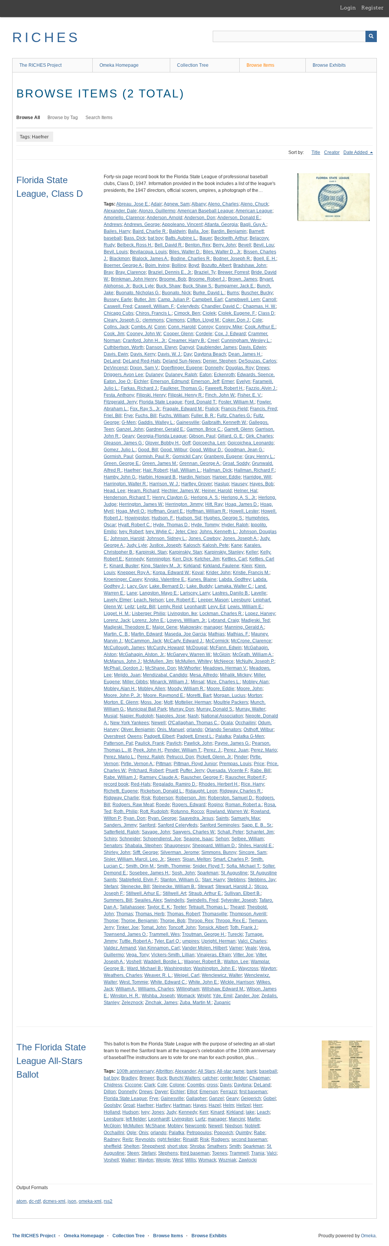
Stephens (168, 1153)
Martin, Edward (146, 634)
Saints (222, 818)
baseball (113, 238)
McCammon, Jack (143, 640)
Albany (198, 204)
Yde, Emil (222, 995)
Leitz (129, 606)
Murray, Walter (250, 709)
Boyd (193, 265)
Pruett (172, 770)
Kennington (158, 559)
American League (254, 210)
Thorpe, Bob (172, 920)
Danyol (186, 347)
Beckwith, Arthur (230, 238)
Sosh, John (183, 873)
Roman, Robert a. (243, 804)
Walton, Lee (236, 961)
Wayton (268, 968)
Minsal (197, 681)
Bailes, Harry (117, 231)
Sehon (222, 838)
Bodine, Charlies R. (191, 258)
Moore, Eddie (220, 688)
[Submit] (371, 36)
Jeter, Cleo (186, 531)
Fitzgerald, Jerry (120, 402)
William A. (125, 989)
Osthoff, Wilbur (259, 729)
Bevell (244, 245)
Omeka (368, 1235)
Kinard (217, 1112)
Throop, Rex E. (230, 920)
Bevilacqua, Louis (148, 251)
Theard (237, 907)
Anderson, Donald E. (238, 217)
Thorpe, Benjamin (139, 920)
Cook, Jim (114, 333)
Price (259, 763)
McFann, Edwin (226, 647)
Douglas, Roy (240, 367)
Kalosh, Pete (215, 545)
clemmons (153, 320)
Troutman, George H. (203, 934)
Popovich (223, 1132)
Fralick (212, 408)
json (72, 1201)
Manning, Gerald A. (244, 627)
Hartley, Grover (196, 483)
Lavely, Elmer (117, 600)
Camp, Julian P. (174, 299)
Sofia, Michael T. (243, 866)
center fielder (233, 1078)
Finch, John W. (220, 395)
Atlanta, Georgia (221, 224)
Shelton (131, 1146)
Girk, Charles (259, 436)
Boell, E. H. (264, 258)
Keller (252, 552)
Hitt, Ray (214, 504)
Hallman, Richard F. (254, 470)
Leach (263, 1112)
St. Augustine (234, 873)
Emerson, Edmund (169, 381)
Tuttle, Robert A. (135, 941)
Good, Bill (148, 449)
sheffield (112, 1146)
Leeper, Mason (213, 600)
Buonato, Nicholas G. (138, 292)
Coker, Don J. (236, 320)
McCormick (217, 640)
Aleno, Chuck (254, 204)
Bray (108, 272)
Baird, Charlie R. (150, 231)
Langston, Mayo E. (158, 593)
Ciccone (133, 1085)
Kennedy (134, 559)
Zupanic (222, 1002)
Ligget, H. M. (117, 613)
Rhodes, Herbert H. (219, 784)
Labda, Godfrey (235, 579)
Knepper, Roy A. (133, 572)
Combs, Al (141, 327)
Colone (177, 1085)
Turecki (235, 934)
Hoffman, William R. (206, 511)
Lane (132, 593)
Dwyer (161, 1091)
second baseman (249, 1139)
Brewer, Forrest (233, 272)
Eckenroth (224, 374)
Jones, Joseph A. (240, 538)
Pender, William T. (182, 750)
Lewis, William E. (245, 606)
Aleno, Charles (223, 204)
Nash (193, 716)
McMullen (133, 1125)
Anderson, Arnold (164, 217)
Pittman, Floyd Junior (195, 763)
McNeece (224, 661)
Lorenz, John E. (148, 620)
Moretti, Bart (199, 695)
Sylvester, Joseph (239, 900)
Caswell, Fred (118, 306)
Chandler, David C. (220, 306)
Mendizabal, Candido (165, 675)
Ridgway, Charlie (121, 797)
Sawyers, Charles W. (193, 832)
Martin (253, 1119)
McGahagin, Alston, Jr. (141, 654)
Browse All (28, 117)
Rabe (259, 1132)
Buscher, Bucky (257, 292)
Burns (233, 292)
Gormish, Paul (118, 456)
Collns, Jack (116, 327)
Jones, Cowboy (204, 538)
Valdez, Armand (120, 948)
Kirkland (192, 565)
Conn (160, 327)
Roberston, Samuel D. (230, 797)
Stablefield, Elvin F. (138, 879)
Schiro (110, 838)
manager (213, 627)
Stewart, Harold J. (233, 886)
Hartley (163, 1105)
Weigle (163, 1160)
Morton (255, 695)
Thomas (124, 913)
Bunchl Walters (184, 1078)
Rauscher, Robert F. (245, 777)
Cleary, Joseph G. (122, 320)
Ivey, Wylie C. (159, 531)
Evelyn (243, 381)
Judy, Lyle (137, 545)
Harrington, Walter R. (125, 483)
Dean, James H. (244, 354)
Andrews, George (142, 224)
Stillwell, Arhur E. (143, 893)
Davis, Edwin (252, 347)
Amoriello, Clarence (124, 217)
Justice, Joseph (165, 545)
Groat (128, 1105)
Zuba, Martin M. (196, 1002)
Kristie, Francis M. (251, 572)
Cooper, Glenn (178, 333)
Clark (149, 1085)
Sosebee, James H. (149, 873)
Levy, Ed (216, 606)
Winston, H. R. (124, 995)
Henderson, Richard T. (127, 497)
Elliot (192, 1091)
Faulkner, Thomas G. (181, 388)
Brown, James (242, 279)
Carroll (269, 299)
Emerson (208, 1091)
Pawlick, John (198, 743)
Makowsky (190, 627)
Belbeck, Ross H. (134, 245)
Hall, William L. (185, 470)
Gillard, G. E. (231, 436)
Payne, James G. (232, 743)
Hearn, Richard (143, 490)
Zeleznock (132, 1002)
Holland (112, 1112)
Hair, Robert (155, 470)
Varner (236, 948)
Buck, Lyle (143, 286)
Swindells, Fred (202, 900)
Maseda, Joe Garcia (185, 634)
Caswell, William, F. (154, 306)
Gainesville (187, 422)
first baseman (253, 1091)
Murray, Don (181, 709)
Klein (247, 565)
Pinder (241, 757)
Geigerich (251, 1098)
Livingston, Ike (182, 613)
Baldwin (177, 231)
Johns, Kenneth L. (218, 531)
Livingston (182, 1119)
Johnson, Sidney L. (166, 538)
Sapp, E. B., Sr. (257, 825)
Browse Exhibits (329, 65)
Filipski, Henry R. (185, 395)
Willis (190, 1160)
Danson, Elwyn (161, 347)
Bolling (179, 265)
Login (348, 8)
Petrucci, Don (180, 757)
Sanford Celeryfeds (178, 825)
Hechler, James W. (180, 490)
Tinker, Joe (127, 927)
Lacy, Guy (137, 586)
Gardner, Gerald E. (165, 429)
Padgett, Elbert (159, 736)
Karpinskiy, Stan (185, 552)
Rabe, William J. (120, 777)
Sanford (147, 825)
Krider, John (218, 572)
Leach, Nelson (149, 600)
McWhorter (189, 668)
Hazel (215, 1105)
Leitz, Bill (146, 606)
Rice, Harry (252, 784)
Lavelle (258, 593)
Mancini (237, 1119)
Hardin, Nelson (194, 477)
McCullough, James (124, 647)
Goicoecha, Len (209, 443)
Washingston (177, 968)
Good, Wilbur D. (206, 449)
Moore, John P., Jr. (122, 695)
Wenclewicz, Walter (222, 975)
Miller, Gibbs (135, 681)
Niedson (233, 1125)
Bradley (129, 1078)
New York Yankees (129, 722)
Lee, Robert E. (181, 600)
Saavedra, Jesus (196, 818)
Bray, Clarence (130, 272)
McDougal (196, 647)
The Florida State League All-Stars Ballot (51, 1061)
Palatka (223, 736)
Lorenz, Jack (117, 620)
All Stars (206, 1071)
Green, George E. (122, 463)
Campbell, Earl (207, 299)
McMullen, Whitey (193, 661)
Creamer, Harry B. (186, 340)
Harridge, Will (257, 477)
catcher (210, 1078)
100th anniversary (135, 1071)
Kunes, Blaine (202, 579)
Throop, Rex (200, 920)
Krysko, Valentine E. (164, 579)
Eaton (205, 374)
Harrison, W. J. (164, 483)
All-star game (230, 1071)
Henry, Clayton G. (170, 497)
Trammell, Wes (164, 934)
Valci (272, 1153)
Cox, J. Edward (230, 333)
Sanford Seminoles (219, 825)
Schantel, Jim (260, 832)
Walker (128, 1160)
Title (316, 152)
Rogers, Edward (189, 804)
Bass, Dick (134, 238)
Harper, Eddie (226, 477)
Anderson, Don (199, 217)
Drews (262, 367)
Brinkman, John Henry (134, 279)
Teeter (179, 907)
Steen (133, 1153)
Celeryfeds (188, 306)
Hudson (130, 1112)
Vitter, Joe (243, 954)
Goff (186, 443)
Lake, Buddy (199, 586)
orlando (194, 729)
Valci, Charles (252, 941)
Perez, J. (212, 750)
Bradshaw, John (249, 265)
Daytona (242, 1085)
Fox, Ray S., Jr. (145, 408)
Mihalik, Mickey (235, 675)
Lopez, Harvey (260, 613)
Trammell (239, 1153)
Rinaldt (190, 1139)
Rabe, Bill (260, 770)
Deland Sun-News (182, 361)
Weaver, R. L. (158, 975)
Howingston (137, 518)
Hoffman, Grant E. (165, 511)
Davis (226, 1085)
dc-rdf (35, 1201)
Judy (171, 1112)
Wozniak (227, 1160)
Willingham (187, 989)
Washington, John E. (214, 968)
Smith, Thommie (173, 866)
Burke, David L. (209, 292)
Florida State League (160, 402)
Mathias (216, 634)
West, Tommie (133, 982)
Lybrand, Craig (223, 620)
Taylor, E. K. (159, 907)
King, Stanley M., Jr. (161, 565)
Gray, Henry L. (259, 456)
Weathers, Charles (123, 975)
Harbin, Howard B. (158, 477)
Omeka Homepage (119, 65)
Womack (186, 995)
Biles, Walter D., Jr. (222, 251)
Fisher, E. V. (249, 395)
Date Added (356, 152)
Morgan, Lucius (229, 695)
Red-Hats (140, 784)
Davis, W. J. (169, 354)
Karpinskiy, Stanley (224, 552)
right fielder (168, 1139)
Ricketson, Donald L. (161, 791)
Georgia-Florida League (162, 436)
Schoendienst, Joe (162, 838)
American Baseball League (205, 210)
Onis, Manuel (170, 729)
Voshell (133, 961)
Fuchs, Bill (146, 415)
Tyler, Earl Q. (167, 941)
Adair (156, 204)
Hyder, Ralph (234, 524)
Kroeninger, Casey (123, 579)
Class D (266, 313)
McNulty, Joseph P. (255, 661)
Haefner (132, 470)
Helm (228, 1105)
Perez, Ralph (150, 757)
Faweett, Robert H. (224, 388)
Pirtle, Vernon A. (137, 763)
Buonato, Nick (176, 292)
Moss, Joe (151, 702)
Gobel (269, 1098)
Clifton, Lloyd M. (203, 320)
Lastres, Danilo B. (230, 593)
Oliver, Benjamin (138, 729)
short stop (177, 1146)
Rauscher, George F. (202, 777)
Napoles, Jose (170, 716)
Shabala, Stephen (143, 845)
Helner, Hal (245, 490)
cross (212, 1085)
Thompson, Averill (247, 913)
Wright (203, 995)
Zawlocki (248, 1160)
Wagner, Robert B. (202, 961)
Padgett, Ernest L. (195, 736)
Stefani (111, 886)
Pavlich (174, 743)
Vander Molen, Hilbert (204, 948)
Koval (198, 572)
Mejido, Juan (127, 675)
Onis (143, 1132)
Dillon (110, 1091)
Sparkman (207, 873)
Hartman (182, 1105)
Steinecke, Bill (135, 886)
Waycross (248, 968)
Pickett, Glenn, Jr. (214, 757)
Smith (235, 1146)
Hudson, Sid (188, 518)
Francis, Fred (263, 408)
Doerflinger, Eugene (181, 367)
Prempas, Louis (235, 763)
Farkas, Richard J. (139, 388)
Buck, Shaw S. (197, 286)
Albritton (164, 1071)
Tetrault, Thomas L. (208, 907)
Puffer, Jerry (192, 770)
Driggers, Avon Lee (123, 374)
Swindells (174, 900)
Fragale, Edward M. (183, 408)
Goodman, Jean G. (244, 449)
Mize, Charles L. (223, 681)
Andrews (113, 224)
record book (116, 784)
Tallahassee (132, 907)
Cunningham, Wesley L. (245, 340)
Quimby (243, 1132)
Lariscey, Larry (195, 593)
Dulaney (154, 374)
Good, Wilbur (173, 449)
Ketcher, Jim (207, 559)
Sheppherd (153, 1146)
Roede (163, 804)
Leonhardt (195, 606)
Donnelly (214, 367)
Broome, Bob (172, 279)
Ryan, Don (134, 818)
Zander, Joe (247, 995)
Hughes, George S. (223, 518)
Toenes (219, 1153)
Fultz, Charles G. (234, 415)
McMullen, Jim (158, 661)
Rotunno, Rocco (187, 811)
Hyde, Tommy (205, 524)
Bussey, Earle (118, 299)
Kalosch (191, 545)
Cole (257, 320)
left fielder (136, 1119)
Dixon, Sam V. (144, 367)
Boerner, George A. (123, 265)
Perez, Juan (236, 750)
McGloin (221, 654)
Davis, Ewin (116, 354)
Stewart (205, 886)
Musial (110, 716)
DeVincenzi (116, 367)
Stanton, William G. (179, 879)
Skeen (173, 859)
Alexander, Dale (120, 210)
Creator (332, 152)
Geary (128, 436)
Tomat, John (153, 927)
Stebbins (236, 879)
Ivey (145, 1112)
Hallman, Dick (217, 470)
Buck (162, 1078)
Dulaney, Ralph (181, 374)
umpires (190, 941)
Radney (112, 1139)
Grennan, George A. (199, 463)
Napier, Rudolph (136, 716)
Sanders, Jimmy (120, 825)
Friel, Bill (113, 415)
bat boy (155, 238)
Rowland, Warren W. (227, 811)
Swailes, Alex (148, 900)
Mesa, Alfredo (204, 675)
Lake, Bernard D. (166, 586)
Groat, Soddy (236, 463)
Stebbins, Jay (261, 879)
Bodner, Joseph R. (232, 258)
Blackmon (119, 258)
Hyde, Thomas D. (171, 524)
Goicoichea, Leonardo (251, 443)
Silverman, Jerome (179, 852)
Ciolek (209, 313)
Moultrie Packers (230, 702)
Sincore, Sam (252, 852)
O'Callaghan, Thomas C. (193, 722)
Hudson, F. (163, 518)
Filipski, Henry (151, 395)
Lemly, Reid (170, 606)
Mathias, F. (238, 634)
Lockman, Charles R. (221, 613)
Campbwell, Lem (242, 299)
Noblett (252, 1125)
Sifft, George (145, 852)
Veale (251, 948)
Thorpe (111, 920)
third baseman (195, 1153)
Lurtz (200, 1119)
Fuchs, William (174, 415)
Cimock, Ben (187, 313)
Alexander (185, 1071)
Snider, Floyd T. (208, 866)
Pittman (163, 763)
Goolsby (112, 1105)
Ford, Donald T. (200, 402)
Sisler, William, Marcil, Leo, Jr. (134, 859)
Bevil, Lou (263, 245)
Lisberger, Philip (148, 613)
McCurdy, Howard (165, 647)
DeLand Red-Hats (141, 361)
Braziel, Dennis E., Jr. (170, 272)
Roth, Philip (126, 811)
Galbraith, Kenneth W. (224, 422)
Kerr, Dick (182, 559)
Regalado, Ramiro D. (174, 784)
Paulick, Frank (149, 743)
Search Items (98, 117)
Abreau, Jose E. (132, 204)
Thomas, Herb (149, 913)
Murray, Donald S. (214, 709)
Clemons (175, 320)
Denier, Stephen (219, 361)
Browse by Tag (62, 117)
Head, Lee (114, 490)
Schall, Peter (230, 832)
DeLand (112, 361)
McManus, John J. (122, 661)
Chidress (113, 1085)
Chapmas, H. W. (259, 306)
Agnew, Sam (177, 204)
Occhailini (245, 722)
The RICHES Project (40, 65)
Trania (257, 1153)
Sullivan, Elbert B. (242, 893)
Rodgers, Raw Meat (132, 804)
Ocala (227, 722)
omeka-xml (90, 1201)
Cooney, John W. (144, 333)
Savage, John (156, 832)
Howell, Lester (244, 511)
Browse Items (260, 65)
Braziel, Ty (204, 272)
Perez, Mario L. (119, 757)
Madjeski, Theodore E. (127, 627)
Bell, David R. (169, 245)
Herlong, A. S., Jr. (238, 497)
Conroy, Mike (228, 327)
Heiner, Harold (217, 490)
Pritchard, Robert (145, 770)
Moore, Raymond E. (163, 695)
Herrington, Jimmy (184, 504)
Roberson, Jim (191, 797)
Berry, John (224, 245)
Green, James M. (159, 463)
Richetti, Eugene (121, 791)
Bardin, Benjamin (229, 231)
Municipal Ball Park (147, 709)
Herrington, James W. (141, 504)
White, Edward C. (168, 982)
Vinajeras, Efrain (214, 954)
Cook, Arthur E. (260, 327)
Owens (134, 736)
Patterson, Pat (118, 743)
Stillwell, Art (174, 893)
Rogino (215, 804)
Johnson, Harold (127, 538)
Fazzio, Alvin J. (261, 388)
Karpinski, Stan (151, 552)
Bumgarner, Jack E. (235, 286)
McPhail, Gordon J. (123, 668)
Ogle (131, 1132)
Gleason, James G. (123, 443)
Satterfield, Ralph (121, 832)
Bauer (205, 238)
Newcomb (195, 1125)
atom (21, 1201)
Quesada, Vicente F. (227, 770)
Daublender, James (216, 347)
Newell (158, 722)
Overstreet (114, 736)
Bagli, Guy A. (253, 224)
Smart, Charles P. (230, 859)
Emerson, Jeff (205, 381)
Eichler (141, 381)
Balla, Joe (198, 231)
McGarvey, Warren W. (189, 654)
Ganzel (216, 1098)
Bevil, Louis (116, 251)
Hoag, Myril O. (130, 511)
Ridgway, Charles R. (241, 791)
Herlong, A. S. (205, 497)
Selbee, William (247, 838)
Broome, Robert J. (207, 279)
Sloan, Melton (196, 859)
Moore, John (249, 688)
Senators (113, 845)
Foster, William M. (236, 402)
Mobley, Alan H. (120, 688)
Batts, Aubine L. (181, 238)
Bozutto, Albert (216, 265)
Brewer (146, 1078)
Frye (128, 415)
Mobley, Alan (255, 681)
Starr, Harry (213, 879)
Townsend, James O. (125, 934)
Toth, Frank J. (243, 927)
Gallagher (196, 1098)
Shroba (197, 1146)
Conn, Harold (182, 327)
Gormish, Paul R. (152, 456)
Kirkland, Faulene (221, 565)
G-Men (129, 422)
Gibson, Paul (202, 436)
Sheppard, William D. (214, 845)
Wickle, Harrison (237, 982)
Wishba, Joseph (158, 995)
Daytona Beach (210, 354)
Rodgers (220, 1139)
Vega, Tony (137, 954)
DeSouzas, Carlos (257, 361)
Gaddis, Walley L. (156, 422)
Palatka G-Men (248, 736)
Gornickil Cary (187, 456)
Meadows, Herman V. (225, 668)
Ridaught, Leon (201, 791)
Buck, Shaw (168, 286)
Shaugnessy (177, 845)
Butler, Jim (144, 299)
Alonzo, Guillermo (157, 210)
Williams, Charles (156, 989)
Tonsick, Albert (213, 927)
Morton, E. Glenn (121, 702)
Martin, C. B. (116, 634)
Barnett (256, 231)
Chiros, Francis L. (154, 313)
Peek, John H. (147, 750)
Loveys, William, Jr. (186, 620)
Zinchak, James (161, 1002)
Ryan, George (162, 818)
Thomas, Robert (183, 913)
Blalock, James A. (150, 258)
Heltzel (243, 1105)
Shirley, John (117, 852)
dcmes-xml (54, 1201)
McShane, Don (160, 668)
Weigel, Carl (186, 975)
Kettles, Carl (234, 559)
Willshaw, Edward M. (223, 989)
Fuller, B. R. (203, 415)
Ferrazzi (228, 1091)
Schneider (130, 838)
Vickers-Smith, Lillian (172, 954)
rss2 (108, 1201)
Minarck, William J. (169, 681)
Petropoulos (199, 1132)
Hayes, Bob (262, 483)
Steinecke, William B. (173, 886)
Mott (168, 702)
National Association (222, 716)
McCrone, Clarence (251, 640)
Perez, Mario (264, 750)
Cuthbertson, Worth (124, 347)
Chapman (259, 1078)
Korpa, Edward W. (171, 572)
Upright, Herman (218, 941)
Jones (158, 1112)
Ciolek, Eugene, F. (237, 313)
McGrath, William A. (252, 654)
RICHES (46, 37)
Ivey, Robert (131, 531)
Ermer (227, 381)
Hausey (239, 483)
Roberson (163, 797)
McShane (155, 1125)
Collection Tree (193, 65)
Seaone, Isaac (198, 838)
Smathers (217, 1146)
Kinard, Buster (124, 565)
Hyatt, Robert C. (134, 524)
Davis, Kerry (142, 354)
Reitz (127, 1139)
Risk (145, 797)
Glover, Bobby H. (162, 443)
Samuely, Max (245, 818)
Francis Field (234, 408)
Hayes (199, 1105)
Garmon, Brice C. (204, 429)
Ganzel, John (130, 429)
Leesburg (241, 600)
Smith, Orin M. (140, 866)
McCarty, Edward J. (183, 640)
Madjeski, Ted (255, 620)
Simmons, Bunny (218, 852)
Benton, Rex (197, 245)
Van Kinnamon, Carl (159, 948)
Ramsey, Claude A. (159, 777)
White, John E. (203, 982)
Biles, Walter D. (185, 251)
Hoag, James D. (241, 504)
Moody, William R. (186, 688)
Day (187, 354)
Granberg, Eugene (223, 456)
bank (252, 1071)
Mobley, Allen (151, 688)
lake (250, 1112)
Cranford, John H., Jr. (144, 340)
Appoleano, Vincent (182, 224)
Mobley (175, 1125)
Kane (236, 545)
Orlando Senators (223, 729)
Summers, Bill (118, 900)
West (177, 1160)
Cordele (204, 333)
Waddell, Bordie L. (163, 961)
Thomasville (214, 913)
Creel (213, 340)
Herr (257, 1105)
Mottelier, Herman (193, 702)
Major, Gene (164, 627)
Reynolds (145, 1139)
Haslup (221, 483)
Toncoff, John (182, 927)
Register (372, 8)
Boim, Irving (157, 265)
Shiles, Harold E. (255, 845)
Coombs (195, 1085)
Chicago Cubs (118, 313)
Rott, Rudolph (154, 811)
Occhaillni (114, 1132)
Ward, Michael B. (144, 968)
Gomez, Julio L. (120, 449)
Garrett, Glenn (238, 429)
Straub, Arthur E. (205, 893)
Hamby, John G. (120, 477)
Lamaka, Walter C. (234, 586)
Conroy (205, 327)
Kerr (203, 1112)
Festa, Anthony (119, 395)
